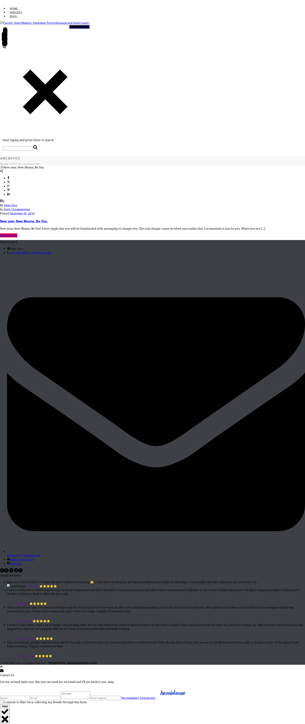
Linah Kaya (32, 586)
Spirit (7, 209)
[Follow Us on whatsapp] (20, 571)
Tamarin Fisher (25, 656)
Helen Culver (24, 621)
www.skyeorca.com (22, 559)
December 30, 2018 (22, 213)
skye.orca (16, 563)
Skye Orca (10, 205)
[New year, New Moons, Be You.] (0, 167)
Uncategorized (20, 209)
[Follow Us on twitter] (11, 571)
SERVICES (16, 12)
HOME (14, 8)
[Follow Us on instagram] (6, 571)
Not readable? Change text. (138, 698)
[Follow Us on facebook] (2, 571)
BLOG (13, 16)
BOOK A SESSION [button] (79, 27)
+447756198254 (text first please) (30, 253)
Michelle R (22, 603)
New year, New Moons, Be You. (24, 221)
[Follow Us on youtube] (16, 571)
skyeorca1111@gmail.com (23, 555)
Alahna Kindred (25, 638)
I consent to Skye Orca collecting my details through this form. (45, 702)
